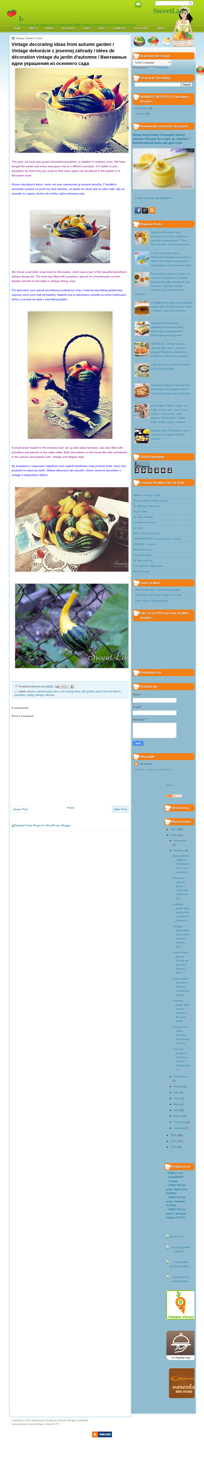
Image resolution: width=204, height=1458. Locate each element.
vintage (39, 694)
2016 (174, 835)
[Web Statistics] (174, 796)
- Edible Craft (174, 1173)
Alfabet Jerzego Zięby (147, 495)
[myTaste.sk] (174, 1236)
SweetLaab (38, 1420)
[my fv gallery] (181, 1318)
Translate (162, 67)
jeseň (99, 691)
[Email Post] (56, 686)
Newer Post (20, 809)
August (178, 1086)
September (181, 1076)
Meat (102, 28)
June (177, 1098)
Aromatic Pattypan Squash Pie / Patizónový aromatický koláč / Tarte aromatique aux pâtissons (171, 389)
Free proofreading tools (148, 566)
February (179, 1122)
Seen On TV (52, 1424)
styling (30, 694)
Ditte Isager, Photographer (152, 600)
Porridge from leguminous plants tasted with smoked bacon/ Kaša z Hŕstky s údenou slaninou (171, 306)
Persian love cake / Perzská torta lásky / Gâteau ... (181, 1035)
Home (17, 28)
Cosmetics (119, 28)
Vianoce (140, 113)
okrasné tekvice (112, 691)
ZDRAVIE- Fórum (144, 544)
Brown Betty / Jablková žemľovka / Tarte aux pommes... (181, 864)
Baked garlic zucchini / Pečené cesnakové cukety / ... (181, 987)
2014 (174, 1141)
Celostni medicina (144, 522)
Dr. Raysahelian (143, 517)
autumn (31, 691)
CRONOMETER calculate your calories (157, 538)
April (176, 1110)
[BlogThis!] (65, 687)
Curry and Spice (36, 1424)
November (180, 840)
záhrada (49, 694)
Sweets (32, 28)
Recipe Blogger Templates (74, 1420)
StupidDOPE (176, 1177)
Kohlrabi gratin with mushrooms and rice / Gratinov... (181, 912)
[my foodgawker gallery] (179, 1251)
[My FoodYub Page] (181, 1359)
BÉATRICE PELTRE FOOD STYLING (158, 595)
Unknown (145, 764)
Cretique (173, 1181)
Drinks (49, 28)
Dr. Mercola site (143, 560)
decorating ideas (70, 691)
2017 (174, 829)
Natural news (141, 571)
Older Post (120, 809)
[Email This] (61, 687)
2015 (174, 1135)
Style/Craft (141, 28)
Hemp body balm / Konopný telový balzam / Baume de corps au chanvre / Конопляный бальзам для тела (161, 139)
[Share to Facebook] (72, 687)
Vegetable (68, 28)
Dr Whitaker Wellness (146, 506)
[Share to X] (69, 687)
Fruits (87, 28)
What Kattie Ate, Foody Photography (158, 589)
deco (57, 691)
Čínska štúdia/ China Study (150, 500)
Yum (169, 785)
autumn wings (45, 691)
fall (83, 691)
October (179, 850)
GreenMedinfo (142, 555)
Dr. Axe (137, 528)
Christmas (141, 108)
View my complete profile (153, 770)
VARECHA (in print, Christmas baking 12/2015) (176, 1213)
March (178, 1116)
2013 (174, 1147)
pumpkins (20, 694)
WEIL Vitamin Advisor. (147, 533)
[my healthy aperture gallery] (179, 1266)
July (176, 1092)
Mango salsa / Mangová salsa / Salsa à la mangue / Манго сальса (170, 434)
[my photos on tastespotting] (179, 1281)
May (176, 1104)
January (179, 1128)
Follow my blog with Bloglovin (153, 198)
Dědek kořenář (142, 549)
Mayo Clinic (140, 511)
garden (90, 691)
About (161, 28)
